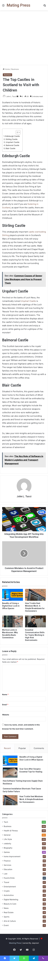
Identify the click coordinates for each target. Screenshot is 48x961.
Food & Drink (9, 878)
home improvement (12, 856)
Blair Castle (10, 148)
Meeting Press (15, 943)
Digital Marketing (11, 899)
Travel (6, 882)
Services (7, 865)
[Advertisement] (24, 39)
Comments (39, 748)
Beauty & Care (10, 904)
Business (15, 69)
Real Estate (8, 912)
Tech (6, 822)
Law (5, 874)
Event (6, 925)
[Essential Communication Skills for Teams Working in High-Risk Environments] (35, 621)
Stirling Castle (11, 139)
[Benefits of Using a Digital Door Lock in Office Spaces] (12, 595)
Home (7, 69)
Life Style (8, 839)
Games (7, 852)
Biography (8, 848)
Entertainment (10, 887)
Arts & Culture (10, 921)
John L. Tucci (11, 96)
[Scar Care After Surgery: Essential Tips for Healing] (10, 773)
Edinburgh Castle (12, 136)
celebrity (7, 843)
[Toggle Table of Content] (17, 132)
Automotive (9, 895)
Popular (22, 748)
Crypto (7, 891)
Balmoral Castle (12, 145)
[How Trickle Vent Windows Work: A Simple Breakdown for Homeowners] (35, 595)
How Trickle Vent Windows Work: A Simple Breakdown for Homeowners (31, 799)
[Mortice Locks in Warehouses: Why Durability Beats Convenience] (12, 621)
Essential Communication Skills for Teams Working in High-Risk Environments (35, 635)
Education (8, 869)
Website (5, 715)
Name (5, 694)
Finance (7, 861)
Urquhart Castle (12, 142)
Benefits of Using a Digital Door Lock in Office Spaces (10, 605)
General (7, 835)
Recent (7, 748)
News (6, 908)
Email (5, 704)
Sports (6, 917)
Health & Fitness (11, 831)
